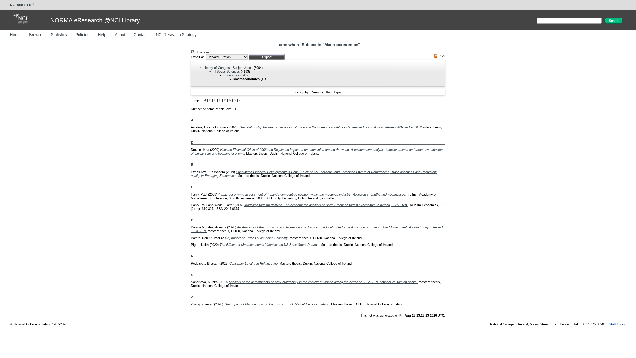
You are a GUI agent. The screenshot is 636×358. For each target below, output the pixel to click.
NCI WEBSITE (20, 5)
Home (15, 35)
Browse (35, 35)
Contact (140, 35)
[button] (267, 57)
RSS (441, 56)
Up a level (202, 52)
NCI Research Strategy (176, 35)
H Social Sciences (226, 71)
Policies (82, 35)
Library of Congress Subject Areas (228, 68)
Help (102, 35)
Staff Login (617, 324)
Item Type (333, 92)
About (120, 35)
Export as (198, 57)
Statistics (59, 35)
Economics (231, 75)
